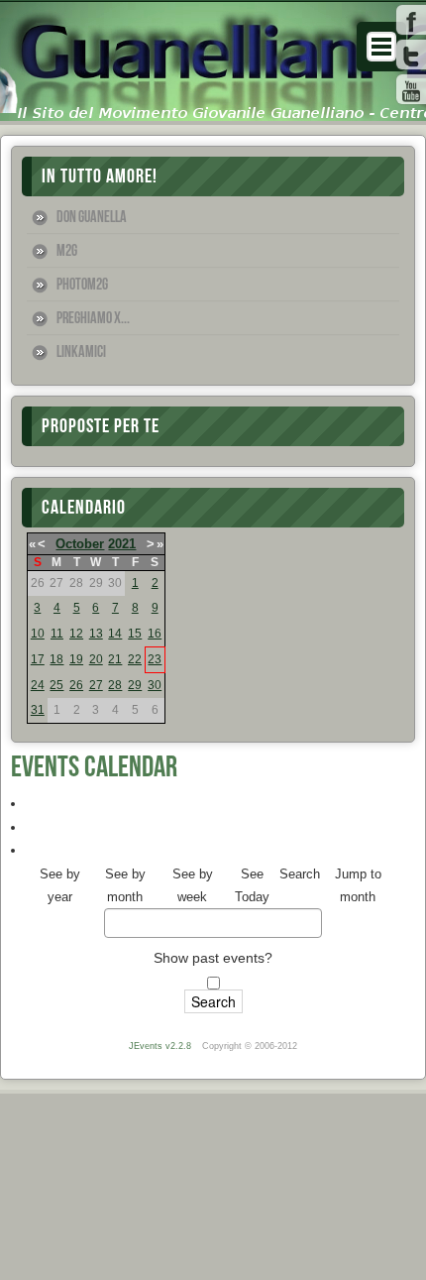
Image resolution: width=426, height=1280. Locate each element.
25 (56, 685)
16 (154, 633)
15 (135, 633)
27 (96, 685)
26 (76, 685)
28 (115, 685)
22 (135, 659)
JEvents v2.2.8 (161, 1046)
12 (76, 633)
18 (56, 659)
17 (38, 659)
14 (115, 633)
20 (96, 659)
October (79, 543)
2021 (122, 543)
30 (154, 685)
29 (135, 685)
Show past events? (213, 958)
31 (38, 710)
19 (76, 659)
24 (38, 685)
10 (38, 633)
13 (96, 633)
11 (57, 633)
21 (115, 659)
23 (154, 659)
